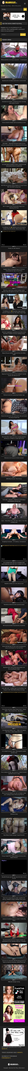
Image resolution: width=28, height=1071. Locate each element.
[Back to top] (23, 1066)
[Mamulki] (11, 3)
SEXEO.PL (4, 1048)
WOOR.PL (20, 1052)
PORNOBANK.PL (6, 1058)
